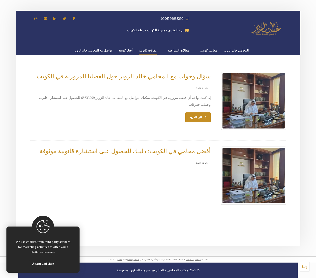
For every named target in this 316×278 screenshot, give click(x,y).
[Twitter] (64, 18)
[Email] (45, 18)
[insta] (36, 18)
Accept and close (43, 263)
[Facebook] (73, 18)
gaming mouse (133, 259)
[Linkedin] (54, 18)
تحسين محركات (192, 259)
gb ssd (119, 259)
